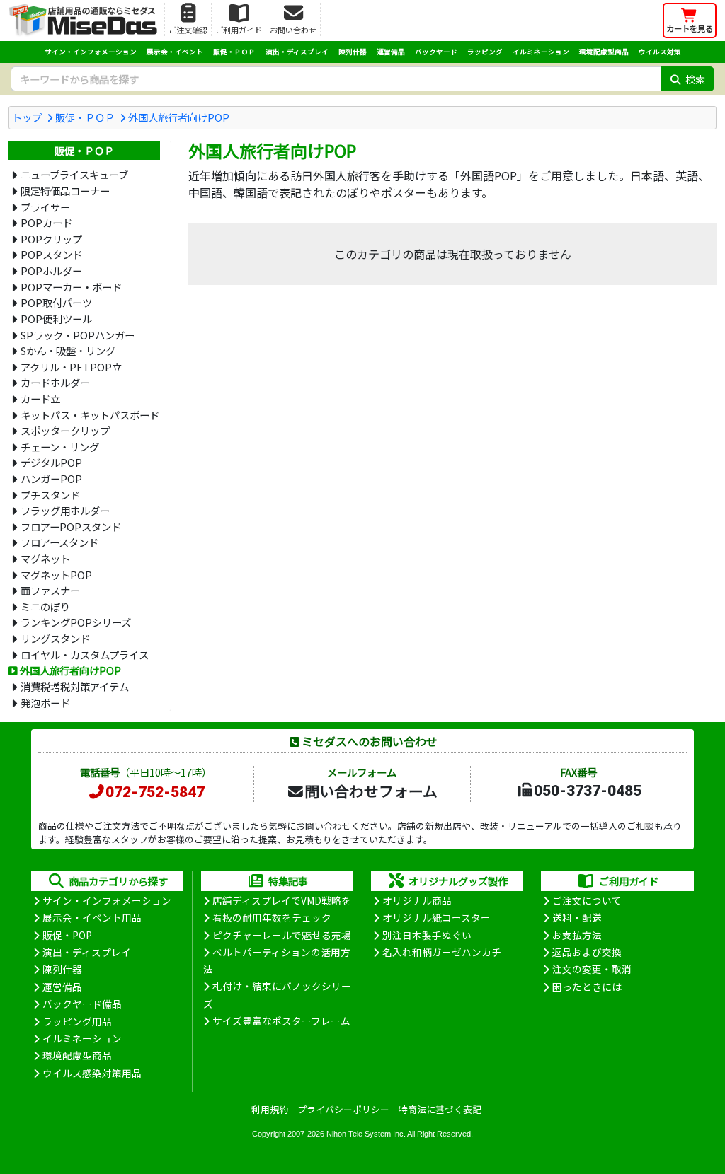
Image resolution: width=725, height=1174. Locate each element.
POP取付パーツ (56, 302)
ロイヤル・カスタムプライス (85, 654)
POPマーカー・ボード (71, 286)
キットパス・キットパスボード (90, 414)
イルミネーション (541, 52)
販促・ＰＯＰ (234, 52)
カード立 (40, 398)
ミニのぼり (45, 606)
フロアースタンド (59, 542)
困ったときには (587, 987)
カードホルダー (55, 382)
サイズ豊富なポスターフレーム (281, 1020)
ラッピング (485, 52)
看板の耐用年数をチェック (271, 917)
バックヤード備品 (82, 1003)
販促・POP (67, 935)
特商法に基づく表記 (440, 1109)
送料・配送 (577, 917)
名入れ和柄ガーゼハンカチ (441, 952)
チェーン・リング (60, 446)
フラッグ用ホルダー (65, 510)
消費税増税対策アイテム (75, 686)
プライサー (45, 206)
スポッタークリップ (65, 430)
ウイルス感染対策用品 (92, 1073)
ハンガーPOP (51, 478)
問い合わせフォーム (371, 790)
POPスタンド (51, 254)
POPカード (46, 222)
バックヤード (436, 52)
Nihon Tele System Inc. (366, 1133)
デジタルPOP (51, 462)
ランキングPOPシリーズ (76, 622)
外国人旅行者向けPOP (178, 117)
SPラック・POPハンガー (78, 334)
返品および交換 (587, 952)
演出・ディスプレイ (297, 52)
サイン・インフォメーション (91, 52)
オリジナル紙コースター (436, 917)
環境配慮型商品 (604, 52)
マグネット (45, 558)
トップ (27, 117)
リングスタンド (55, 638)
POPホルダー (51, 270)
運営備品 (391, 52)
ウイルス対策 (660, 52)
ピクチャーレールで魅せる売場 (281, 935)
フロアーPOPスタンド (71, 526)
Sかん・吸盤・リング (68, 350)
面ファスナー (50, 590)
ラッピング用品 (77, 1021)
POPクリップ (51, 238)
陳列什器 (352, 52)
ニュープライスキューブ (74, 174)
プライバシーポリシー (343, 1109)
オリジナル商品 (417, 900)
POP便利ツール (56, 318)
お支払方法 (577, 935)
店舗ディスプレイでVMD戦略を (281, 900)
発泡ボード (45, 702)
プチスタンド (50, 494)
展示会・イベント (175, 52)
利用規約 (269, 1109)
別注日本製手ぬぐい (427, 935)
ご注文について (587, 900)
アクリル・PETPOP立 (71, 366)
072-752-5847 (155, 792)
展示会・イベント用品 (92, 917)
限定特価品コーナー (65, 190)
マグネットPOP (56, 574)
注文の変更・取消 (592, 969)
